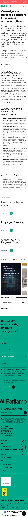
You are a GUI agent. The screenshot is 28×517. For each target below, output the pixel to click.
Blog (2, 460)
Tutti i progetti (5, 297)
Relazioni (4, 470)
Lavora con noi (6, 447)
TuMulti (3, 454)
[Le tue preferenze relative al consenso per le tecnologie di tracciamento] (2, 514)
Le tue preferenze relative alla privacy (15, 512)
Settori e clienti (6, 467)
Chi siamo (4, 441)
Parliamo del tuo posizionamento (12, 450)
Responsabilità (6, 464)
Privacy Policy (5, 507)
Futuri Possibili (6, 457)
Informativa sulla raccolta (9, 515)
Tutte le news (5, 308)
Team (2, 444)
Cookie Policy (14, 507)
